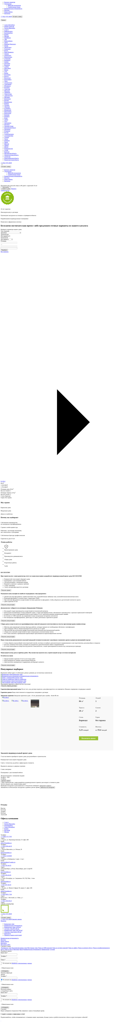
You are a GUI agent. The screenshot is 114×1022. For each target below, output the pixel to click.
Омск (6, 81)
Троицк (6, 54)
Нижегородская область (11, 160)
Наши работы (8, 12)
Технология (7, 4)
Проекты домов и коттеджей (13, 935)
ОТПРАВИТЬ (4, 971)
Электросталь (8, 95)
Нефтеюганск (8, 31)
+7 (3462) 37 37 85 (6, 836)
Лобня (6, 119)
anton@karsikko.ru (6, 891)
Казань (6, 34)
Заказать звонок (17, 919)
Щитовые (16, 949)
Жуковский (7, 110)
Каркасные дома (9, 924)
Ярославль (7, 68)
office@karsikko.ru (6, 843)
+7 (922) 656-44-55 (6, 846)
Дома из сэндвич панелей (60, 948)
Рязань (6, 70)
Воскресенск (8, 102)
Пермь (6, 46)
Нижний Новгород (10, 44)
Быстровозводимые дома (19, 948)
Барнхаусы (7, 933)
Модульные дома (32, 948)
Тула (5, 71)
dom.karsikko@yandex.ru (8, 862)
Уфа (5, 39)
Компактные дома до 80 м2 (12, 927)
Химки (6, 62)
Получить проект (6, 590)
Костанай (7, 830)
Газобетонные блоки (14, 7)
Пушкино (7, 131)
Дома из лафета (72, 948)
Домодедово (8, 94)
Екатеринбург (8, 33)
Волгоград (7, 78)
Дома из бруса (8, 949)
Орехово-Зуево (8, 126)
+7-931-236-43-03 (6, 875)
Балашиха (7, 60)
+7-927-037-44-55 (6, 885)
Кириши (6, 115)
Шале (21, 949)
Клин (6, 118)
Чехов (6, 142)
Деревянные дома (6, 948)
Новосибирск (8, 41)
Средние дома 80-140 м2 (11, 929)
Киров (6, 73)
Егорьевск (7, 108)
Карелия (6, 152)
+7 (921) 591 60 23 (6, 901)
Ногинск (7, 124)
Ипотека (6, 10)
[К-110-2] (3, 697)
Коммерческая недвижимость (13, 8)
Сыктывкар (7, 84)
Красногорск (8, 57)
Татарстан (7, 156)
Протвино (7, 129)
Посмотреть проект (88, 738)
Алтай (6, 150)
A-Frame (52, 949)
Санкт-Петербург (9, 25)
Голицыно (7, 49)
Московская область (10, 153)
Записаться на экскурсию (47, 787)
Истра (6, 50)
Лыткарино (7, 123)
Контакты (7, 13)
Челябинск (7, 37)
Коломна (7, 87)
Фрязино (7, 140)
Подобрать (4, 250)
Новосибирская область (11, 158)
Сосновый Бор (8, 135)
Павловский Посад (10, 127)
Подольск (7, 63)
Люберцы (7, 92)
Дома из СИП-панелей (45, 948)
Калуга (6, 76)
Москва (6, 36)
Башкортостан (8, 148)
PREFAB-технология (14, 5)
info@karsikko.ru (6, 872)
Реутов (6, 132)
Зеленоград (7, 55)
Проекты (3, 921)
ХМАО (6, 145)
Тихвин (6, 137)
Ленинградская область (11, 155)
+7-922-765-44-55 (6, 865)
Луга (5, 121)
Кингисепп (7, 113)
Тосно (6, 139)
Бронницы (7, 99)
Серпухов (7, 89)
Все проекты (4, 251)
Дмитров (7, 107)
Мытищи (7, 91)
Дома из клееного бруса (85, 948)
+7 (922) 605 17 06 (6, 894)
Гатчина (6, 105)
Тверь (6, 42)
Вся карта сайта (5, 944)
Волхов (6, 100)
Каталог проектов (9, 2)
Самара (6, 66)
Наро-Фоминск (9, 52)
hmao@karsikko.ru (6, 852)
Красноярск (7, 79)
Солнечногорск (9, 134)
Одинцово (7, 58)
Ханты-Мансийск (9, 28)
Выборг (6, 103)
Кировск (7, 116)
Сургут (6, 29)
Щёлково (7, 97)
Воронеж (7, 65)
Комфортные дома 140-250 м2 (13, 930)
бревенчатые (45, 949)
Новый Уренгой (9, 26)
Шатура (6, 144)
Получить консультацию (8, 604)
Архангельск (8, 82)
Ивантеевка (7, 111)
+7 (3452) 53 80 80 (6, 856)
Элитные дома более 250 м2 (12, 932)
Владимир (7, 74)
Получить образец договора (8, 686)
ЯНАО (6, 147)
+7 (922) (6, 16)
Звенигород (7, 47)
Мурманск (7, 86)
